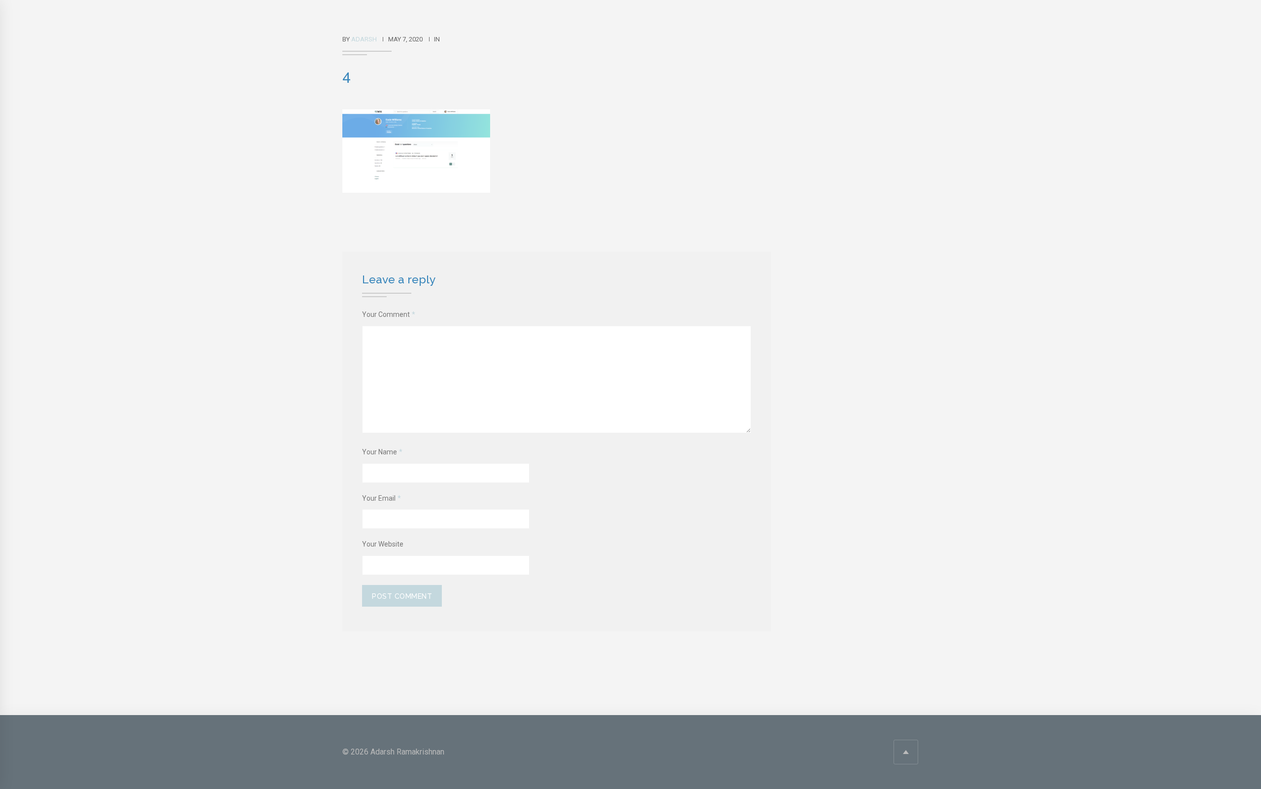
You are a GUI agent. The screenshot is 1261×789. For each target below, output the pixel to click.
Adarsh (364, 39)
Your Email (381, 498)
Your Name (382, 452)
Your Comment (388, 314)
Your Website (382, 544)
